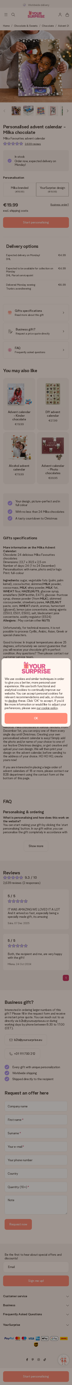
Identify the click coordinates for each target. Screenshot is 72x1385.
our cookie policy (47, 708)
